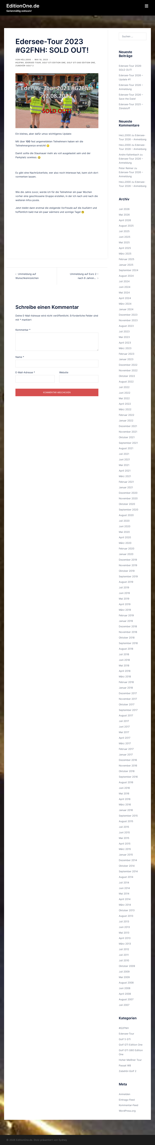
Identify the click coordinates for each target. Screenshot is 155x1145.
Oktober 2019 (127, 570)
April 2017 (124, 737)
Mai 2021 (124, 465)
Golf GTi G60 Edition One (81, 62)
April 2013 (124, 938)
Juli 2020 (124, 520)
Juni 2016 (124, 787)
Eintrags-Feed (127, 1099)
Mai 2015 (124, 838)
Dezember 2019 (128, 559)
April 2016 (124, 799)
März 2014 (125, 904)
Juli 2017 (124, 721)
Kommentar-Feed (128, 1105)
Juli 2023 (124, 331)
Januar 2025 (126, 264)
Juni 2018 (124, 659)
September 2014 (128, 871)
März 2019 (125, 609)
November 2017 (128, 698)
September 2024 (128, 270)
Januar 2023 (126, 359)
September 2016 (128, 776)
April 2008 (125, 993)
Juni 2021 (124, 459)
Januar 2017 (126, 754)
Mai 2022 (124, 398)
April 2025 (125, 247)
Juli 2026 (124, 209)
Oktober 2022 (127, 375)
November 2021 (128, 431)
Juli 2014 (124, 882)
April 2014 (124, 899)
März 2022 (125, 409)
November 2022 (128, 370)
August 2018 (126, 648)
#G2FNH (19, 62)
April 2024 (125, 298)
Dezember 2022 (128, 364)
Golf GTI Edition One (54, 62)
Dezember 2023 (128, 314)
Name (19, 356)
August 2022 (126, 381)
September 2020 (128, 509)
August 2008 (126, 982)
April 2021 (124, 470)
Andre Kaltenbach (129, 154)
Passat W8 (125, 1065)
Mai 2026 (124, 214)
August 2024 (126, 275)
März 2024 (125, 303)
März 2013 (125, 943)
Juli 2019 (124, 587)
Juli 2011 (124, 954)
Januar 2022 (126, 420)
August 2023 (126, 325)
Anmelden (124, 1094)
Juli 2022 (124, 387)
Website (63, 372)
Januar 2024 (126, 309)
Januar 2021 (126, 487)
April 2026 (125, 220)
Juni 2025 (124, 236)
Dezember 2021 (128, 426)
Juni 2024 (124, 286)
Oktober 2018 (127, 637)
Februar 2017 (126, 748)
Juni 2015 (124, 832)
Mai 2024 (124, 292)
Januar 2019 (126, 620)
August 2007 (126, 999)
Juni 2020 (124, 526)
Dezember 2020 (128, 492)
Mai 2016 (124, 793)
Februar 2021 (126, 481)
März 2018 (125, 676)
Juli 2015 (124, 826)
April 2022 (125, 403)
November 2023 (128, 320)
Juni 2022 (124, 392)
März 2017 (125, 743)
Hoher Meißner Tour (130, 1059)
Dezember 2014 (128, 860)
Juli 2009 (124, 971)
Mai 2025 (124, 242)
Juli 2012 (124, 949)
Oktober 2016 (127, 771)
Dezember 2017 (128, 693)
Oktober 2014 (127, 865)
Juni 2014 (124, 888)
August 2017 (126, 715)
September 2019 (128, 576)
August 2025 (126, 225)
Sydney (63, 1139)
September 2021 (128, 442)
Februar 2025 (126, 259)
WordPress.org (127, 1110)
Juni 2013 (124, 927)
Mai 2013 (124, 932)
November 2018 (128, 631)
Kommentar (22, 329)
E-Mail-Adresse (25, 372)
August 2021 (126, 448)
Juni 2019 (124, 593)
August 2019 (126, 581)
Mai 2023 (124, 337)
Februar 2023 (126, 353)
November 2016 (128, 765)
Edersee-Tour (33, 62)
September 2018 (128, 643)
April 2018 (124, 670)
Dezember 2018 (128, 626)
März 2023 (125, 348)
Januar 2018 (126, 687)
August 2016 (126, 782)
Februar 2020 (126, 548)
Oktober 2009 (127, 965)
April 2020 (125, 537)
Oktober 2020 (127, 503)
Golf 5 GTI (125, 1039)
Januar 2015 (126, 854)
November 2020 (128, 498)
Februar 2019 (126, 615)
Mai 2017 (124, 732)
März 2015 (125, 849)
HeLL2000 (26, 59)
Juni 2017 (124, 726)
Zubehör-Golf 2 (24, 65)
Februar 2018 (126, 682)
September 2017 (128, 710)
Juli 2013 (124, 921)
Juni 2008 (124, 988)
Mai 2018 (124, 665)
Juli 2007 (124, 1004)
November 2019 (128, 565)
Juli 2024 (124, 281)
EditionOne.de (22, 6)
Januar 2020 (126, 554)
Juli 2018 (124, 654)
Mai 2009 (124, 977)
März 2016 (125, 804)
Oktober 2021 (127, 437)
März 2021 (125, 476)
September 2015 (128, 815)
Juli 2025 (124, 231)
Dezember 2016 (128, 759)
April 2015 (124, 843)
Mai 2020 (124, 531)
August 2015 (126, 821)
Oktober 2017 (126, 704)
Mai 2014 (124, 893)
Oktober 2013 (127, 910)
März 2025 (125, 253)
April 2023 (125, 342)
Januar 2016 (126, 810)
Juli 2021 (124, 453)
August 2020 (126, 515)
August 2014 (126, 876)
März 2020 (125, 542)
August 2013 (126, 915)
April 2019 (124, 604)
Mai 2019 (124, 598)
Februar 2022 (126, 414)
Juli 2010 (124, 960)
